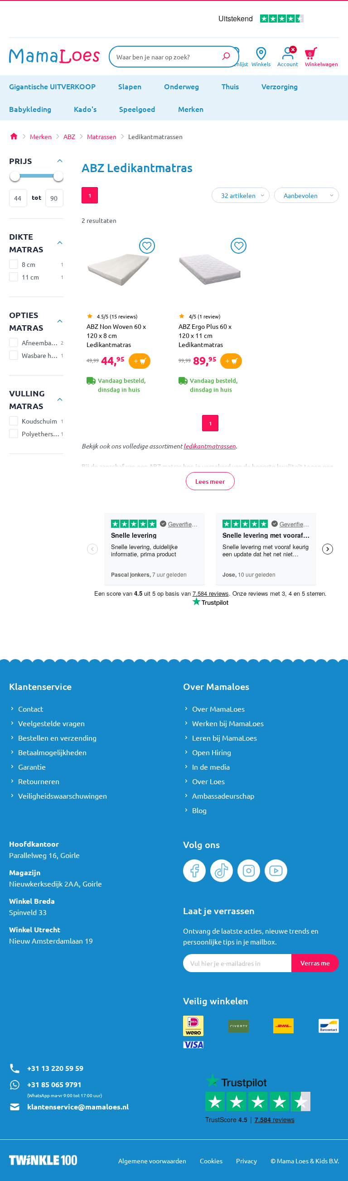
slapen (129, 86)
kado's (85, 109)
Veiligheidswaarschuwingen (62, 795)
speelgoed (137, 109)
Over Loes (208, 781)
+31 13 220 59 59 (55, 1068)
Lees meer (210, 481)
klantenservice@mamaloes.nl (78, 1106)
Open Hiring (211, 752)
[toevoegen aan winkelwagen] (139, 361)
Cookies (211, 1161)
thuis (230, 86)
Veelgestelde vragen (51, 723)
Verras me (315, 963)
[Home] (13, 136)
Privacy (246, 1161)
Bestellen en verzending (57, 737)
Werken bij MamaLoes (228, 723)
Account (287, 63)
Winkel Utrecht (34, 929)
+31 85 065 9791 (54, 1084)
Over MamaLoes (218, 708)
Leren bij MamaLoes (224, 737)
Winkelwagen (321, 58)
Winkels (261, 63)
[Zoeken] (226, 56)
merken (190, 109)
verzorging (279, 86)
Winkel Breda (32, 901)
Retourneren (38, 781)
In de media (211, 766)
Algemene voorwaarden (152, 1161)
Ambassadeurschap (223, 795)
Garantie (32, 766)
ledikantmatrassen (210, 446)
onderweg (181, 86)
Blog (199, 810)
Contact (30, 708)
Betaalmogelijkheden (52, 752)
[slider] (14, 175)
